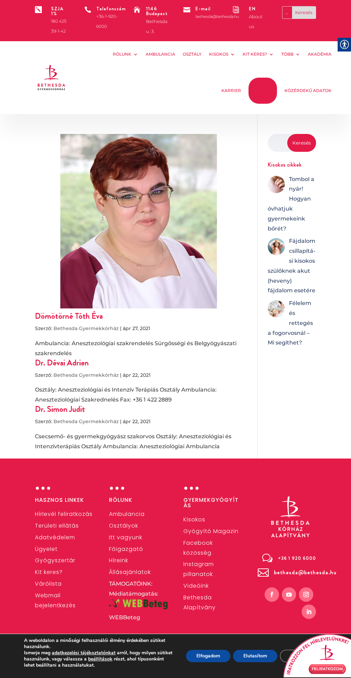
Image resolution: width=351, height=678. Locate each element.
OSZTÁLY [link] (192, 54)
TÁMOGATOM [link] (263, 90)
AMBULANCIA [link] (160, 54)
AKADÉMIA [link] (319, 54)
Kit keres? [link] (255, 54)
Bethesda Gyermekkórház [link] (86, 328)
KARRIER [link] (231, 90)
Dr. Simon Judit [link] (60, 409)
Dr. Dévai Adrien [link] (62, 363)
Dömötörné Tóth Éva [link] (69, 316)
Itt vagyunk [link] (125, 537)
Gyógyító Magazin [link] (211, 531)
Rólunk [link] (122, 54)
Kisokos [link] (218, 54)
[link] (51, 77)
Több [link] (287, 54)
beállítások (100, 659)
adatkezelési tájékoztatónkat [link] (84, 652)
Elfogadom (208, 656)
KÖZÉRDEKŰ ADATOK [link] (308, 90)
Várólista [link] (48, 584)
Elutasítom (255, 656)
